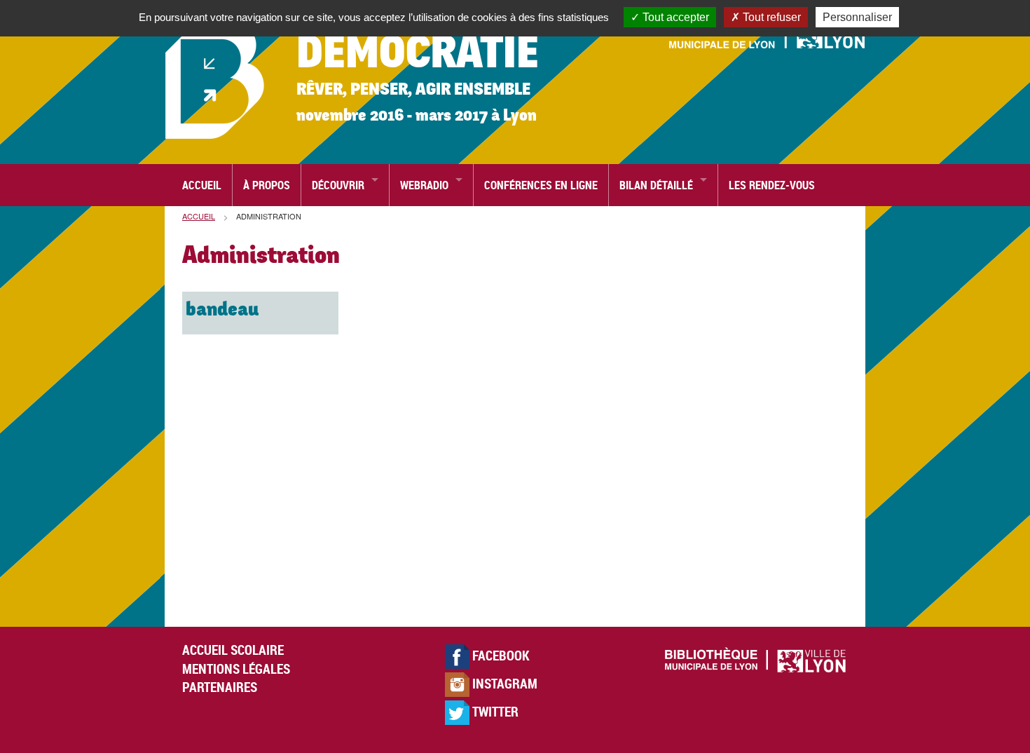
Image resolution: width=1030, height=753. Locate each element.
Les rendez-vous (772, 185)
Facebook (499, 655)
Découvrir (338, 185)
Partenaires (219, 687)
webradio (424, 185)
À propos (266, 185)
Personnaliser (857, 17)
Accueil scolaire (233, 650)
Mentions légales (236, 669)
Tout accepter (674, 17)
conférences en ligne (541, 185)
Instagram (503, 683)
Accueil (201, 185)
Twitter (494, 712)
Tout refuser (770, 17)
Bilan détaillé (656, 185)
